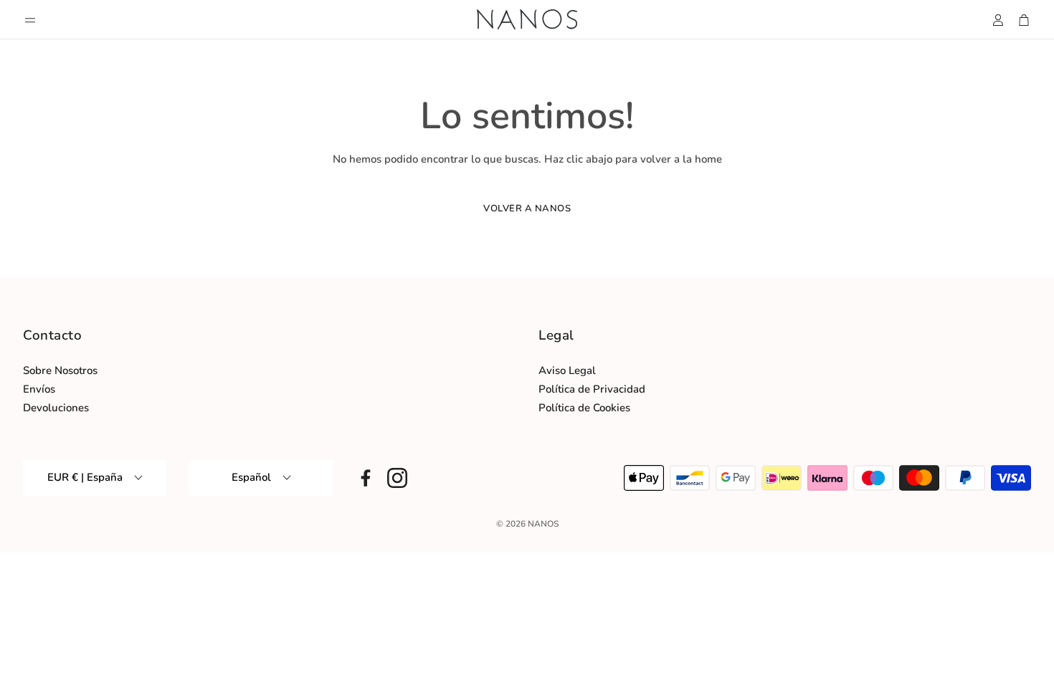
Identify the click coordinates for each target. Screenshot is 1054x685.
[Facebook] (366, 478)
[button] (30, 20)
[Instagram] (397, 478)
